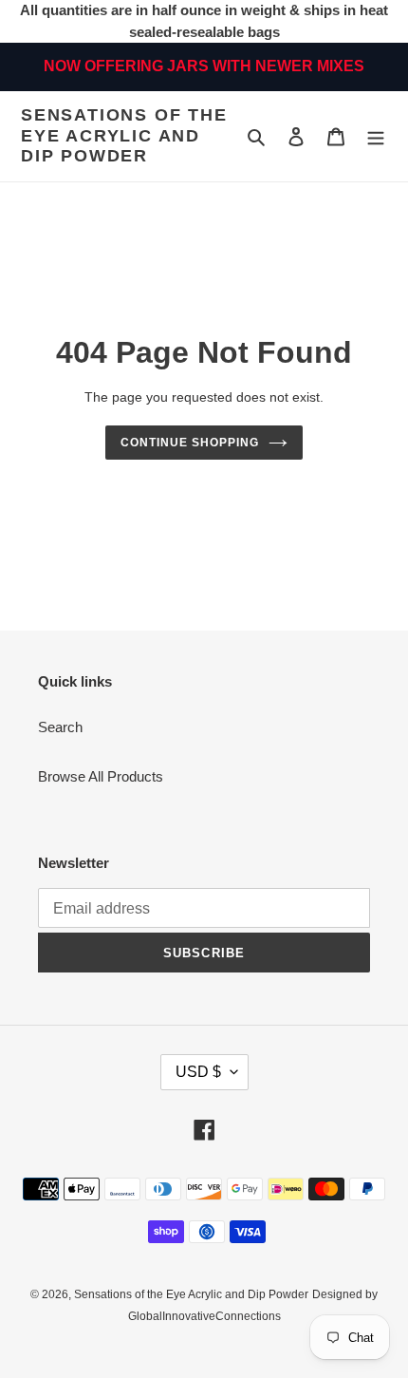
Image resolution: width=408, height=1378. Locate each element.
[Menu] (376, 136)
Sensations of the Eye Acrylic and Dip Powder (124, 135)
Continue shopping (190, 442)
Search (60, 727)
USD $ (198, 1072)
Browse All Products (100, 776)
